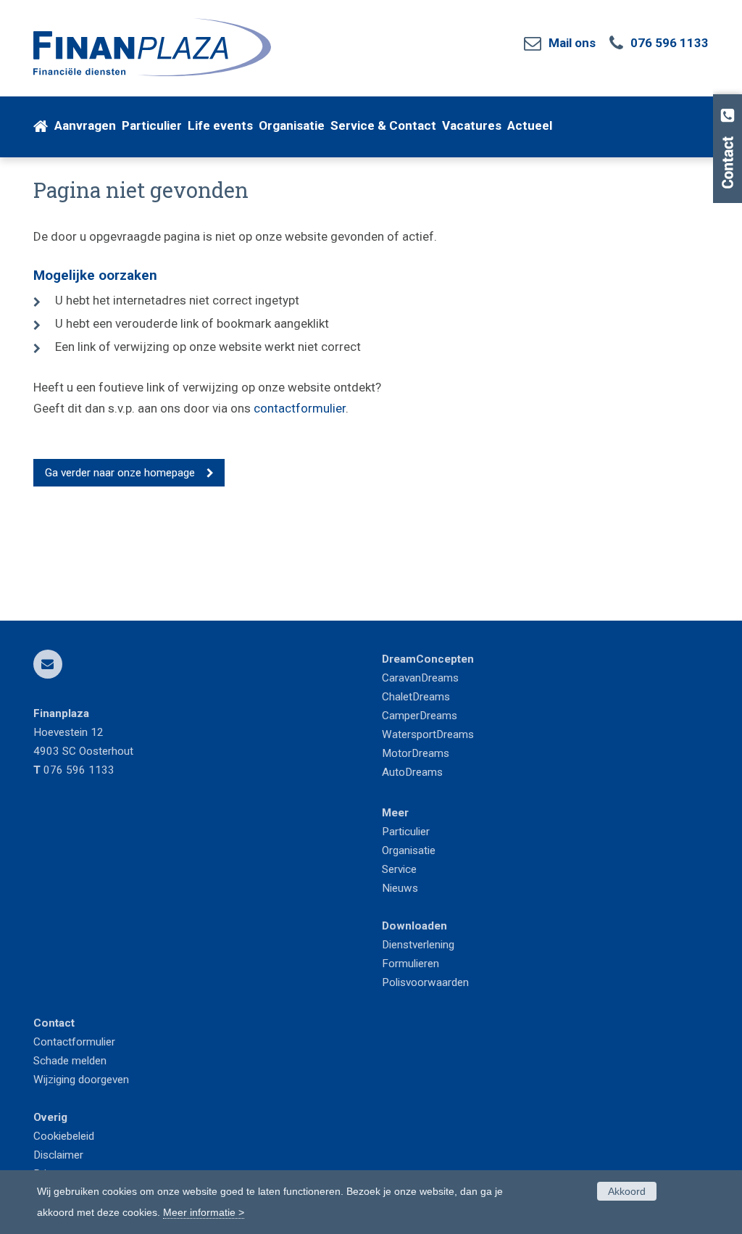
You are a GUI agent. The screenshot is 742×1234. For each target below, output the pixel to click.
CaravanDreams (420, 677)
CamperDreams (419, 715)
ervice (402, 869)
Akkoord (627, 1191)
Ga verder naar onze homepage (120, 472)
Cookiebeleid (63, 1136)
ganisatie (414, 850)
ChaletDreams (416, 696)
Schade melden (70, 1060)
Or (387, 850)
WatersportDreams (428, 734)
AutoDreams (412, 772)
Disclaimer (58, 1154)
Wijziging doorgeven (81, 1079)
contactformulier (300, 408)
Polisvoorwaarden (425, 982)
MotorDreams (415, 753)
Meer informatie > (203, 1212)
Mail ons (572, 43)
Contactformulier (74, 1041)
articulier (409, 831)
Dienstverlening (418, 944)
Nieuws (400, 888)
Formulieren (410, 963)
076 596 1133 (669, 43)
